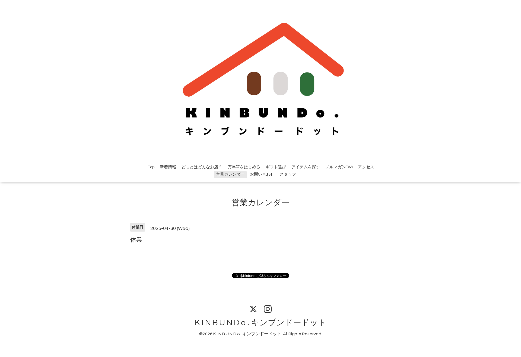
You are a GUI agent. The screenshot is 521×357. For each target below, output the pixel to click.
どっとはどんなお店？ (202, 167)
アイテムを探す (305, 167)
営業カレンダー (230, 174)
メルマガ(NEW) (338, 167)
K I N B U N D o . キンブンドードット (260, 322)
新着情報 (168, 167)
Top (151, 167)
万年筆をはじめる (244, 167)
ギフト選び (276, 167)
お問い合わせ (262, 174)
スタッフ (288, 174)
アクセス (366, 167)
